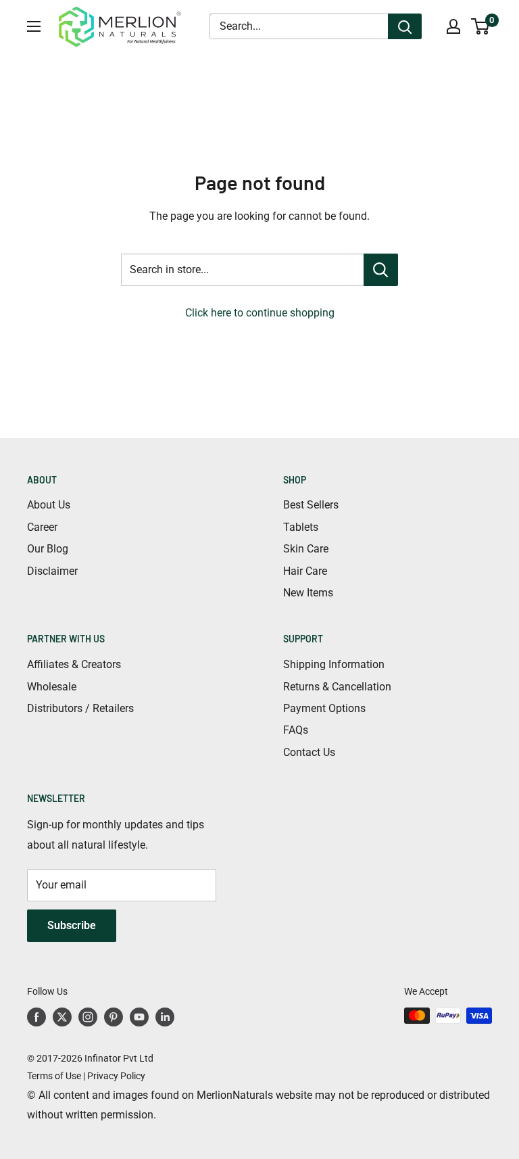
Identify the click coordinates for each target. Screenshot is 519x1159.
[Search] (405, 26)
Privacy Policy (116, 1075)
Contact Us (309, 752)
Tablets (300, 527)
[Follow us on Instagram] (87, 1017)
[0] (480, 26)
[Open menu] (34, 26)
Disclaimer (52, 571)
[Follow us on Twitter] (62, 1017)
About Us (48, 504)
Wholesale (51, 686)
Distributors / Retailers (80, 708)
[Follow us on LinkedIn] (164, 1017)
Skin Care (305, 548)
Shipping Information (334, 664)
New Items (308, 592)
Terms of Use (54, 1075)
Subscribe (71, 925)
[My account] (453, 26)
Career (42, 527)
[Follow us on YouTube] (139, 1017)
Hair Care (305, 571)
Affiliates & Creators (74, 664)
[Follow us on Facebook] (36, 1017)
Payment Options (324, 708)
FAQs (295, 730)
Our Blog (47, 548)
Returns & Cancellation (337, 686)
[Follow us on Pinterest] (113, 1017)
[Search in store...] (381, 270)
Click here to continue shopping (260, 312)
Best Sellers (311, 504)
